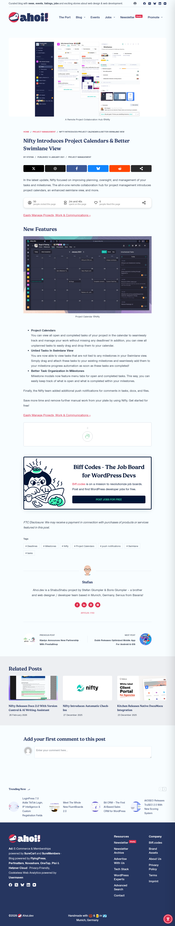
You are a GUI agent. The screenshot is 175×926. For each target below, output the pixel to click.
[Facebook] (144, 3)
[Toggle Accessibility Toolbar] (168, 919)
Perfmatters (16, 863)
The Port (65, 17)
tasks (29, 553)
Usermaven (16, 877)
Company (155, 836)
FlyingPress (38, 858)
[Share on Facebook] (76, 168)
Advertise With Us (120, 861)
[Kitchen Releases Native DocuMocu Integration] (141, 688)
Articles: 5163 (87, 613)
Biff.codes (78, 484)
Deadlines (31, 546)
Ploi (54, 863)
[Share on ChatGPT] (55, 168)
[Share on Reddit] (119, 168)
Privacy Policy (154, 867)
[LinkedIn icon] (84, 604)
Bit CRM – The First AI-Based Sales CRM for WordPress (114, 807)
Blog (79, 17)
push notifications (110, 546)
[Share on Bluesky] (98, 168)
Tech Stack (121, 869)
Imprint (153, 881)
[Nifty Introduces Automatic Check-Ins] (87, 688)
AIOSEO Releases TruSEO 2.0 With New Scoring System (154, 807)
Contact (119, 895)
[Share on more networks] (141, 168)
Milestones (49, 546)
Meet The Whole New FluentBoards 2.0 (73, 807)
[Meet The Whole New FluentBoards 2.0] (54, 807)
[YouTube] (165, 3)
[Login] (135, 3)
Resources (121, 836)
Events (95, 17)
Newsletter (131, 17)
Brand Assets (153, 851)
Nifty (65, 546)
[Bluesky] (154, 3)
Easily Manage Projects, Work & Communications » (57, 215)
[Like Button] (87, 436)
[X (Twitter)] (149, 3)
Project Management (79, 157)
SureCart (30, 853)
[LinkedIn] (160, 3)
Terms (153, 875)
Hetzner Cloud (18, 868)
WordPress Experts (121, 877)
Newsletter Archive (121, 851)
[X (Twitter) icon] (97, 604)
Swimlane (132, 546)
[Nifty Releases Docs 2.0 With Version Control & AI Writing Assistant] (33, 688)
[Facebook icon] (77, 604)
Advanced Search (120, 887)
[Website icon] (90, 604)
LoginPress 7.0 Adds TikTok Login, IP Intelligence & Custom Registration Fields (32, 807)
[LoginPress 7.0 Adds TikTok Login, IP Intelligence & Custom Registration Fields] (14, 807)
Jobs (108, 17)
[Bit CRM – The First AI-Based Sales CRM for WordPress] (95, 807)
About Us (155, 859)
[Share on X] (33, 168)
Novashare (32, 863)
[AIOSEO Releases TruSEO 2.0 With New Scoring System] (136, 807)
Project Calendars (84, 546)
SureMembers (51, 853)
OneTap (45, 863)
